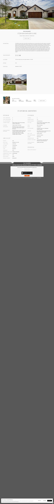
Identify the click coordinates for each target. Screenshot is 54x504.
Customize (44, 500)
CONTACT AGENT (42, 100)
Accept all (49, 500)
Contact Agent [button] (27, 38)
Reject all (39, 500)
